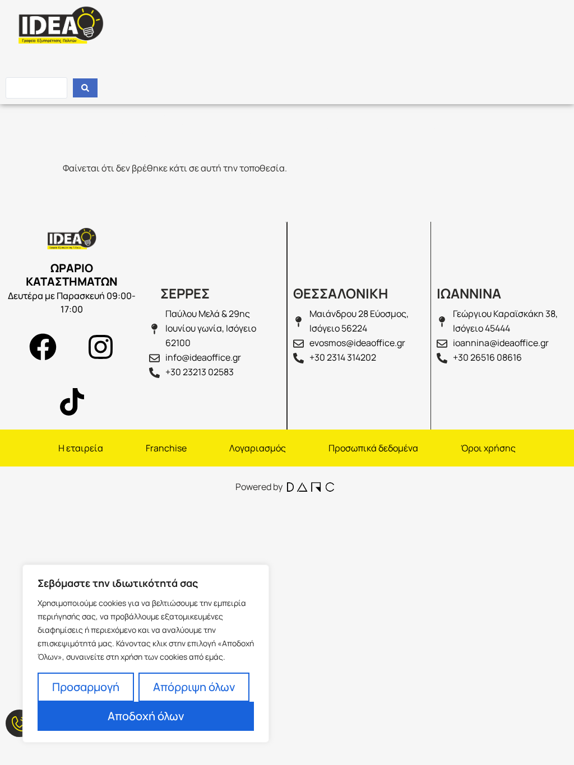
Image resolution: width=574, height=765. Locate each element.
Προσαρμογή (85, 686)
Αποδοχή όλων (146, 716)
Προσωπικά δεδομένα (373, 448)
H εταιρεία (80, 448)
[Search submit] (85, 87)
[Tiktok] (71, 402)
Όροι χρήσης (488, 448)
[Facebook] (43, 347)
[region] (145, 654)
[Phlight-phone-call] (19, 723)
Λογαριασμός (257, 448)
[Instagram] (100, 347)
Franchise (166, 448)
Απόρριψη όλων (194, 686)
